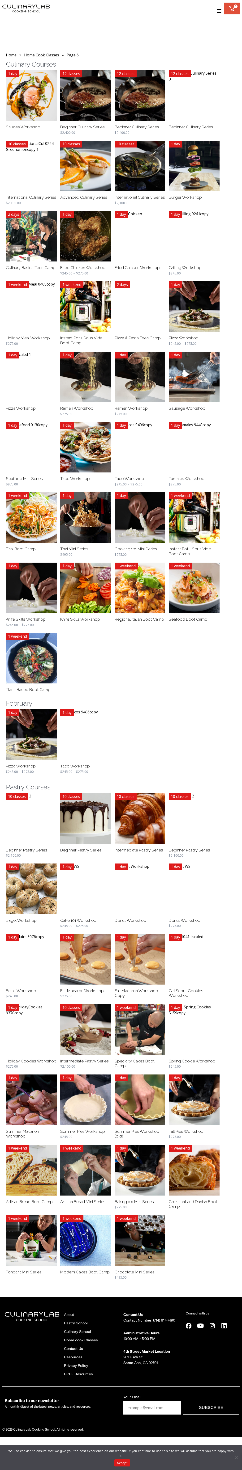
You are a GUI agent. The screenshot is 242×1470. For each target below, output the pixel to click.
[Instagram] (212, 1326)
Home (11, 55)
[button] (218, 10)
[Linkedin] (224, 1326)
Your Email (132, 1397)
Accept (122, 1463)
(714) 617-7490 (163, 1320)
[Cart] (232, 8)
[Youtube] (200, 1326)
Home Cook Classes (41, 55)
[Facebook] (188, 1326)
